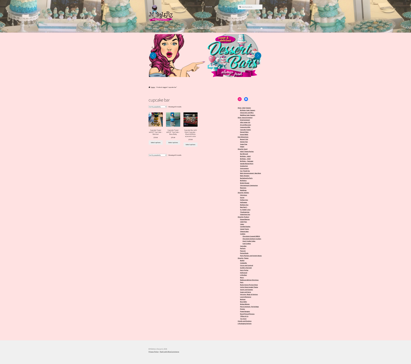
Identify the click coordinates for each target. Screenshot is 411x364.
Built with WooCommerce (169, 352)
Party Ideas (211, 28)
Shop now (167, 28)
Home (153, 87)
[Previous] (153, 55)
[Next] (258, 55)
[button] (177, 55)
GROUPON (209, 7)
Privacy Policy (154, 352)
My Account (218, 7)
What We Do (153, 28)
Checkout (228, 7)
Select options (156, 142)
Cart (220, 28)
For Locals (181, 28)
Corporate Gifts (197, 28)
